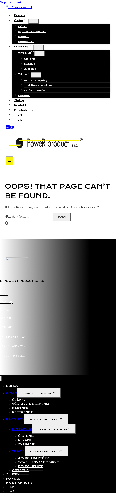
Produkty (15, 419)
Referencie (26, 41)
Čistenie (29, 59)
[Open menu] (9, 160)
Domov (19, 15)
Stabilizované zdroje (38, 85)
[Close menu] (1, 378)
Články (22, 26)
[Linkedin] (8, 128)
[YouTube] (12, 128)
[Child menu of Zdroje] (36, 75)
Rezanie (29, 64)
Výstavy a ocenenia (32, 31)
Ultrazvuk (22, 429)
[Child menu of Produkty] (38, 47)
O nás (11, 393)
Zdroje (18, 451)
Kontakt (20, 105)
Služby (19, 100)
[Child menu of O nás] (33, 21)
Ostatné (24, 95)
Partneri (23, 36)
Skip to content (10, 2)
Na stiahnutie (24, 110)
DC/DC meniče (34, 90)
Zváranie (30, 69)
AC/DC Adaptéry (36, 80)
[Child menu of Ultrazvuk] (39, 53)
